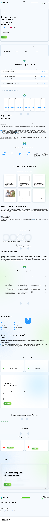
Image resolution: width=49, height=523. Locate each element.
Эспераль (33, 107)
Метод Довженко (27, 107)
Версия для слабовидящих (25, 497)
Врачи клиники (16, 51)
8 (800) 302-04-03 (44, 1)
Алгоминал (7, 107)
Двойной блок (12, 107)
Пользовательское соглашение (16, 511)
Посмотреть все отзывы (24, 308)
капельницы (17, 132)
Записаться (20, 245)
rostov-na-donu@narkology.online (5, 508)
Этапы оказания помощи (7, 51)
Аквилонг (43, 107)
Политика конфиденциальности (8, 511)
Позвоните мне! (7, 484)
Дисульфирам (38, 107)
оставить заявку (43, 71)
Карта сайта (1, 511)
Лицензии (37, 51)
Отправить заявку (7, 403)
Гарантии (26, 51)
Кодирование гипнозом (19, 107)
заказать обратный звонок (44, 2)
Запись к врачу (45, 3)
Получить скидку (10, 447)
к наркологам (34, 219)
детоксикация (4, 132)
